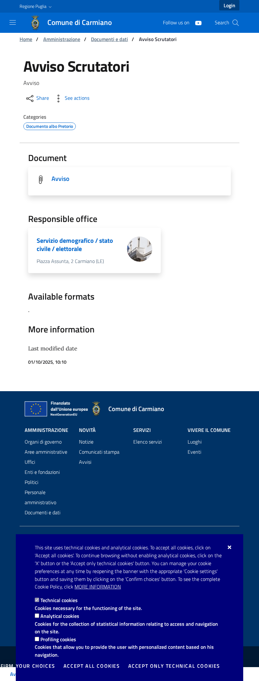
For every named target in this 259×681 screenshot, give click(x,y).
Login (229, 5)
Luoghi (195, 441)
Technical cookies (59, 600)
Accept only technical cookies (174, 666)
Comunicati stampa (99, 452)
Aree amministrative (46, 452)
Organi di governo (43, 441)
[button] (36, 6)
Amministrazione (61, 39)
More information (98, 586)
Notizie (86, 441)
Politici (31, 482)
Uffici (30, 462)
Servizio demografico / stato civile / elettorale (75, 245)
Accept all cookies (91, 666)
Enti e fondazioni (42, 472)
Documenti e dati (109, 39)
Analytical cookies (59, 616)
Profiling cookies (58, 639)
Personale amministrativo (40, 497)
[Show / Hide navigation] (12, 22)
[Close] (230, 547)
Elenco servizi (147, 441)
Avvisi (85, 462)
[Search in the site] (235, 23)
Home (26, 39)
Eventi (194, 452)
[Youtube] (196, 22)
